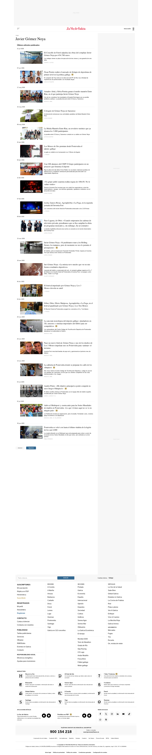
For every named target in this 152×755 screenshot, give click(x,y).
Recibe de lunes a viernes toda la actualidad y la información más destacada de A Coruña (80, 693)
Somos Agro (82, 620)
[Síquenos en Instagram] (111, 713)
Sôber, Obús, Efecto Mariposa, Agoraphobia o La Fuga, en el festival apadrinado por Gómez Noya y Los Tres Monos (68, 304)
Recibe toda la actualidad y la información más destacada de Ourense (119, 701)
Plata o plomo (113, 607)
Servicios (20, 636)
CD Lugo (81, 652)
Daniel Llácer (48, 396)
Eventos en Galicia (24, 646)
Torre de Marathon (84, 642)
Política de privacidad (59, 752)
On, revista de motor (115, 643)
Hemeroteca (21, 595)
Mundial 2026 (83, 639)
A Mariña (50, 590)
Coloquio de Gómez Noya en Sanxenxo (59, 110)
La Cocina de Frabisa (116, 600)
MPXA (107, 738)
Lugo (49, 614)
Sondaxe (78, 738)
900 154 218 (61, 731)
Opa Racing (82, 649)
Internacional (82, 600)
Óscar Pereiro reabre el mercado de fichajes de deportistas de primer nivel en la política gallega (67, 73)
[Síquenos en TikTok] (129, 713)
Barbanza (51, 597)
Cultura (80, 614)
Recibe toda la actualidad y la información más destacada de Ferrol (119, 693)
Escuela (111, 640)
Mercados (111, 630)
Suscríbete (21, 598)
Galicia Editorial (114, 738)
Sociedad (81, 610)
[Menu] (18, 29)
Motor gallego (83, 665)
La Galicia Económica (86, 630)
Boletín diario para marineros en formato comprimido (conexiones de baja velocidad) (117, 684)
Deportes (81, 607)
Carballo (50, 600)
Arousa (50, 594)
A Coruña (50, 587)
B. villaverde (57, 418)
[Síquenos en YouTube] (123, 713)
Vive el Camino (113, 617)
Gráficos (81, 617)
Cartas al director (23, 621)
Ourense (50, 617)
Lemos (49, 610)
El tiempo (81, 634)
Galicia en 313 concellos (56, 630)
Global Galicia (113, 594)
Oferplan (20, 640)
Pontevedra (51, 620)
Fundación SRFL (53, 738)
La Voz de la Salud (115, 587)
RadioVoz (71, 738)
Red (109, 604)
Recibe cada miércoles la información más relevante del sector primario (79, 684)
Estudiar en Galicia (115, 597)
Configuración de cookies (100, 752)
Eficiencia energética (24, 658)
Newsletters (21, 610)
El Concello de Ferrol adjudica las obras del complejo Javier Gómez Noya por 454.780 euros (67, 53)
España (80, 597)
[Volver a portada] (76, 29)
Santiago (50, 624)
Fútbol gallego (83, 662)
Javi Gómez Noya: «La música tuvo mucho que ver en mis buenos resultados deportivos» (67, 265)
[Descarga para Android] (49, 716)
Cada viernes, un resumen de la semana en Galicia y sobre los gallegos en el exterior (40, 693)
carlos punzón (49, 82)
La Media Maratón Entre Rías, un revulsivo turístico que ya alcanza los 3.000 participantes (67, 129)
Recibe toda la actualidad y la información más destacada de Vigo (80, 701)
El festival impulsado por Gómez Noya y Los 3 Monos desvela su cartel (62, 286)
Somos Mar (82, 624)
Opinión (80, 604)
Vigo (49, 627)
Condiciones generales (85, 752)
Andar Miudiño (83, 655)
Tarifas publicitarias (24, 633)
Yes (109, 637)
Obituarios (81, 627)
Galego (111, 578)
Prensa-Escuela (100, 738)
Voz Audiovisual (63, 738)
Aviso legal (48, 752)
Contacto (20, 650)
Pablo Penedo (48, 439)
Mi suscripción (22, 588)
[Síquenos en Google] (106, 719)
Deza (49, 604)
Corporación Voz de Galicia (40, 738)
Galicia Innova (113, 624)
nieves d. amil (48, 101)
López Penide (48, 118)
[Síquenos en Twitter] (106, 713)
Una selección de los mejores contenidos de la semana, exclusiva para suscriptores (118, 675)
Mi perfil (20, 606)
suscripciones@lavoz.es (91, 732)
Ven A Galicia (113, 610)
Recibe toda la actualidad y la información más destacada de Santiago (40, 701)
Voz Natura (91, 738)
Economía (81, 594)
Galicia (80, 590)
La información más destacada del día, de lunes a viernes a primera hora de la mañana (40, 675)
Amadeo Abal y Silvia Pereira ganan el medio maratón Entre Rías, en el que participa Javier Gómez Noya (68, 92)
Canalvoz (84, 738)
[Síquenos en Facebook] (100, 713)
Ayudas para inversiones (26, 661)
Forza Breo (82, 659)
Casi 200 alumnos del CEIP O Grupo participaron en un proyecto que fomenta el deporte (66, 165)
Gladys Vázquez (49, 276)
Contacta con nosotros (25, 625)
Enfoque (111, 614)
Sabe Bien (112, 590)
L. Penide (46, 154)
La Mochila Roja (114, 620)
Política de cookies (71, 752)
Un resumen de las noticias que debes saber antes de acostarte (78, 675)
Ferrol (49, 607)
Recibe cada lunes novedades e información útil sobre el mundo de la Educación (39, 684)
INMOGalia (21, 643)
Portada (80, 587)
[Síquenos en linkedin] (117, 713)
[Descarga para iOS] (44, 716)
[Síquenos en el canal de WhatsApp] (100, 719)
